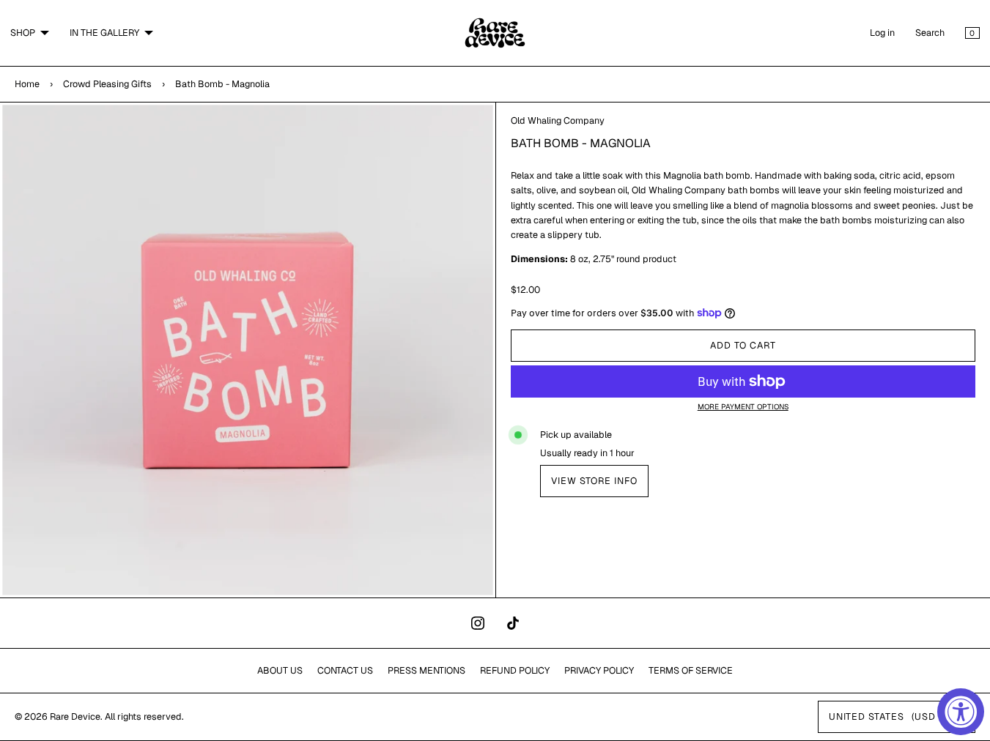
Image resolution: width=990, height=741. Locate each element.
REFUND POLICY (515, 670)
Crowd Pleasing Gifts (107, 84)
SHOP (22, 32)
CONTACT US (345, 670)
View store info (594, 480)
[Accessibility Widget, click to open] (960, 711)
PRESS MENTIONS (426, 670)
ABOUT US (280, 670)
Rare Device (75, 716)
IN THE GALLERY (104, 32)
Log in (882, 32)
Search (930, 32)
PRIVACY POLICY (599, 670)
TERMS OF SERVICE (691, 670)
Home (27, 84)
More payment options (743, 407)
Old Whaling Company (558, 120)
